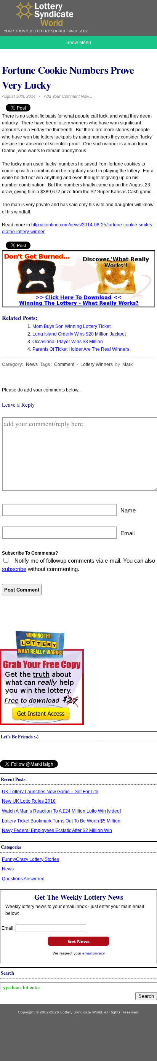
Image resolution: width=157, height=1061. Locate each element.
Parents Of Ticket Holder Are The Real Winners (80, 349)
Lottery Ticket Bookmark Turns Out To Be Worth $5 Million (61, 821)
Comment (64, 364)
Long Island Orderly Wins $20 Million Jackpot (79, 334)
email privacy (93, 953)
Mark (127, 364)
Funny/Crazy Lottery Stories (30, 859)
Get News (79, 941)
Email (127, 533)
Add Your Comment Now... (68, 96)
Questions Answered (23, 878)
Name (128, 510)
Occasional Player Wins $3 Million (67, 341)
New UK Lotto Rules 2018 (29, 801)
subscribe (14, 569)
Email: (9, 928)
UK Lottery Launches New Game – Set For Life (50, 791)
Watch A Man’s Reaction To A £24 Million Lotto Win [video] (61, 811)
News (32, 364)
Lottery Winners (96, 364)
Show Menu (78, 42)
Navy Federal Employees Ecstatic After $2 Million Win (57, 830)
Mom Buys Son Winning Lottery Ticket (71, 326)
